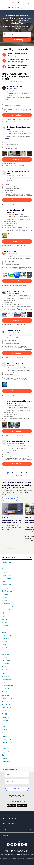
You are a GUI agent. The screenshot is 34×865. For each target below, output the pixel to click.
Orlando (5, 616)
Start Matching (17, 40)
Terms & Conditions (27, 854)
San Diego (5, 588)
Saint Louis (6, 660)
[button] (4, 153)
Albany (4, 667)
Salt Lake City (7, 742)
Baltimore (5, 638)
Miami (4, 613)
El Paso (4, 730)
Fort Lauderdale (8, 607)
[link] (17, 92)
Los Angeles (6, 578)
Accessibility (25, 851)
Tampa (4, 619)
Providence (6, 714)
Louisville (5, 632)
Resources (6, 829)
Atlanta (4, 623)
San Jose (5, 594)
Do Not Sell (18, 851)
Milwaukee (6, 761)
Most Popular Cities (8, 769)
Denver (4, 597)
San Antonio (6, 739)
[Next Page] (31, 473)
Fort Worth (6, 733)
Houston (5, 736)
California (12, 851)
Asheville (5, 673)
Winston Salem (7, 686)
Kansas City (6, 657)
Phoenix (5, 566)
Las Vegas (5, 663)
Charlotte (5, 676)
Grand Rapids (7, 648)
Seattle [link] (14, 8)
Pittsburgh (6, 711)
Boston (4, 641)
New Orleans (6, 635)
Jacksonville (6, 610)
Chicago (5, 626)
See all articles (10, 499)
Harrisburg (6, 704)
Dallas (4, 727)
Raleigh (4, 682)
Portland (5, 701)
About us (5, 835)
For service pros (8, 824)
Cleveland (5, 692)
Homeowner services (9, 818)
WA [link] (9, 8)
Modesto (5, 582)
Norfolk (4, 745)
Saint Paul (5, 654)
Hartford (5, 600)
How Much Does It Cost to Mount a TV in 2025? (12, 522)
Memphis (5, 717)
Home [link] (4, 8)
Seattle (4, 755)
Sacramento (6, 585)
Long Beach (6, 575)
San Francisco (7, 591)
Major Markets (9, 557)
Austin (4, 723)
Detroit (4, 645)
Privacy (7, 851)
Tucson (4, 569)
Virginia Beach (7, 752)
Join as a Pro (22, 3)
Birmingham (6, 563)
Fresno (4, 572)
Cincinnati (5, 689)
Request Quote (17, 115)
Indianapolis (6, 629)
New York (5, 670)
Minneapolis (6, 651)
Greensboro (6, 679)
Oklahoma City (7, 698)
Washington (6, 604)
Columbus (5, 695)
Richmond (5, 749)
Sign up (17, 789)
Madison (5, 758)
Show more (29, 111)
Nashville (5, 720)
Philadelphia (6, 708)
